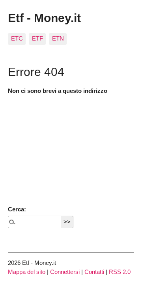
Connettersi (65, 271)
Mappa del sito (26, 271)
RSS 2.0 (120, 271)
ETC (17, 38)
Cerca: (17, 209)
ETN (58, 38)
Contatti (94, 271)
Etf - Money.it (44, 17)
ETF (37, 38)
